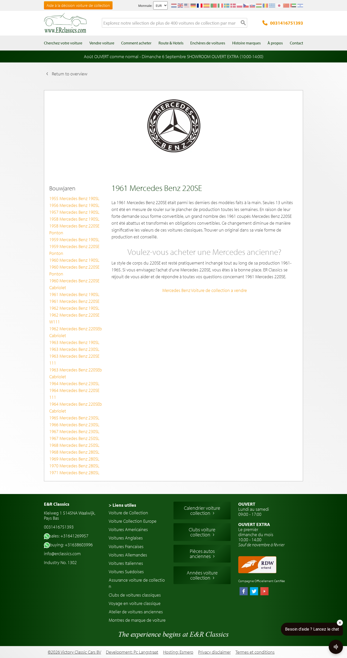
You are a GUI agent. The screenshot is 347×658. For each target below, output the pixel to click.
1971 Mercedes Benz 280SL (74, 472)
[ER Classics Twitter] (254, 591)
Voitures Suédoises (126, 571)
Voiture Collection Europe (132, 521)
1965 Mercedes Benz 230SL (74, 418)
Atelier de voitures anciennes (136, 612)
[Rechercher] (243, 23)
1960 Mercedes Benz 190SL (74, 260)
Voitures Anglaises (126, 538)
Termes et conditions (255, 652)
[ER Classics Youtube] (264, 591)
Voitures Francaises (126, 546)
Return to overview (69, 74)
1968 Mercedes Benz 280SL (74, 452)
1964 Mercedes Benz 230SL (74, 383)
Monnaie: (145, 5)
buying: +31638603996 (71, 545)
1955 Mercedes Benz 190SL (74, 198)
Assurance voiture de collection (137, 583)
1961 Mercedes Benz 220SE (74, 301)
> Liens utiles (122, 505)
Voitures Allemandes (128, 555)
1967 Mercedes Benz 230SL (74, 431)
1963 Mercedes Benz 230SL (74, 349)
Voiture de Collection (128, 513)
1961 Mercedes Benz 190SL (74, 294)
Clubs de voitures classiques (135, 595)
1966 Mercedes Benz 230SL (74, 424)
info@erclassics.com (62, 553)
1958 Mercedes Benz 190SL (74, 219)
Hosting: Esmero (178, 652)
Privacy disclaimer (214, 652)
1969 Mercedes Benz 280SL (74, 459)
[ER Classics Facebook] (244, 591)
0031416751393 (286, 23)
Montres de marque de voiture (137, 620)
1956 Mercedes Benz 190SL (74, 205)
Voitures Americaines (128, 529)
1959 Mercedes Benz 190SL (74, 239)
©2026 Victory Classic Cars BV (74, 652)
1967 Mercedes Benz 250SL (74, 438)
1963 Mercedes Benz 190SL (74, 342)
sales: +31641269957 (69, 536)
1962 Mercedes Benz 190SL (74, 308)
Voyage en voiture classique (135, 603)
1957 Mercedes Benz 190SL (74, 212)
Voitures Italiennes (126, 563)
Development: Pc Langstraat (132, 652)
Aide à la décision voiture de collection (78, 5)
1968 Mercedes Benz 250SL (74, 445)
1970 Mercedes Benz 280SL (74, 466)
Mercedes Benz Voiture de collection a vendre (204, 290)
